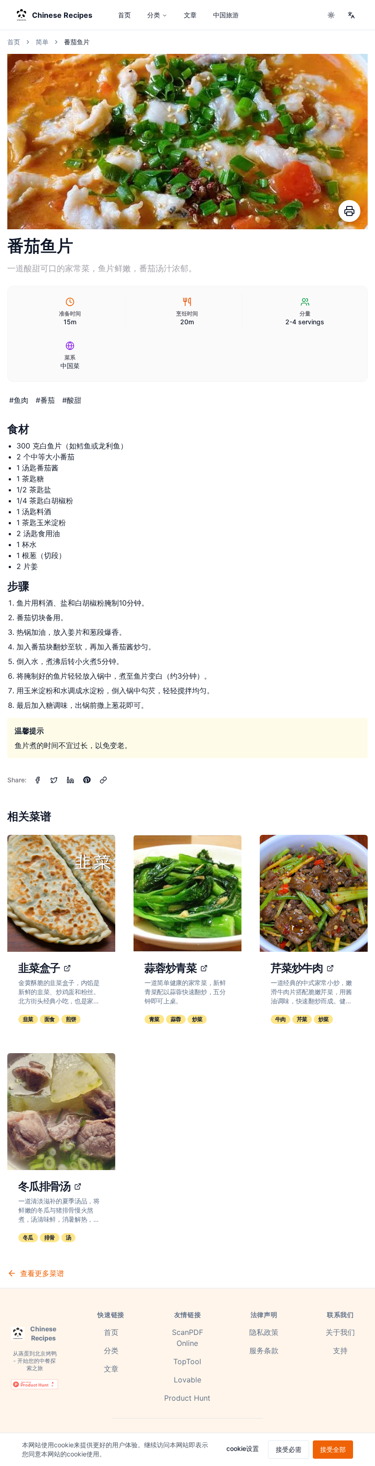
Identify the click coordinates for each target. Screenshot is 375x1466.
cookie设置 (242, 1448)
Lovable (187, 1379)
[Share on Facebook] (37, 780)
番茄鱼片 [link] (77, 42)
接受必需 (288, 1449)
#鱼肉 (18, 400)
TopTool (187, 1361)
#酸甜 (71, 400)
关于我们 (340, 1332)
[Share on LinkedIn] (70, 780)
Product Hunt (187, 1398)
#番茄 (45, 400)
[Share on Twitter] (54, 780)
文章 (190, 15)
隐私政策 (264, 1332)
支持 (340, 1350)
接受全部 (333, 1449)
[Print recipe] (349, 211)
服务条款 (264, 1350)
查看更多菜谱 (42, 1273)
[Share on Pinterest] (87, 780)
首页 (124, 15)
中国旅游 (226, 15)
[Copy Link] (103, 780)
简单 (42, 42)
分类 (153, 15)
